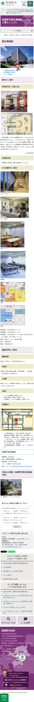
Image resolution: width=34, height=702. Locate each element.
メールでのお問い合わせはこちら (12, 546)
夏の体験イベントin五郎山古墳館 (13, 571)
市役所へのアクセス (15, 685)
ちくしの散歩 (8, 74)
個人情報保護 (6, 651)
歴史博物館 (21, 11)
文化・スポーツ (13, 11)
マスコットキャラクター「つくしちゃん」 (15, 674)
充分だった (7, 511)
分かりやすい (7, 517)
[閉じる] (11, 60)
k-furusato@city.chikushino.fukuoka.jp (21, 466)
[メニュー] (30, 4)
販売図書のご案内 (9, 72)
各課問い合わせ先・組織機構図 (17, 680)
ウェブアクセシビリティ (21, 651)
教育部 (4, 537)
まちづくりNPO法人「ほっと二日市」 (14, 607)
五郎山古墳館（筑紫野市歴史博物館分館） (15, 563)
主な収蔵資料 (30, 153)
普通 (16, 511)
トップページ (10, 9)
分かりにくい (24, 517)
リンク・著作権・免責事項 (10, 649)
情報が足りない (25, 511)
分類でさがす (18, 9)
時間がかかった (25, 522)
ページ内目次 (17, 30)
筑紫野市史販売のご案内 (10, 579)
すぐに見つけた (8, 522)
